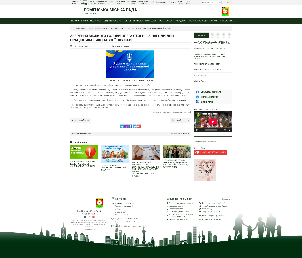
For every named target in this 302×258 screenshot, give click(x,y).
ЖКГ (152, 2)
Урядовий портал (176, 209)
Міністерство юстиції (177, 206)
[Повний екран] (229, 130)
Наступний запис (179, 120)
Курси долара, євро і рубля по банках (205, 141)
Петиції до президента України (213, 203)
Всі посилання (227, 199)
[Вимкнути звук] (225, 130)
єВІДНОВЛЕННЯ (200, 75)
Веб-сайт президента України (181, 203)
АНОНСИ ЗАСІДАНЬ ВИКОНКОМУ (207, 64)
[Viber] (126, 128)
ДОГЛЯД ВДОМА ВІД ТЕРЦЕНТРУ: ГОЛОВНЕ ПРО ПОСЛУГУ (113, 167)
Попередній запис (81, 120)
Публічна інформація (198, 21)
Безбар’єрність (227, 21)
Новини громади (86, 28)
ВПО (111, 2)
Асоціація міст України (210, 212)
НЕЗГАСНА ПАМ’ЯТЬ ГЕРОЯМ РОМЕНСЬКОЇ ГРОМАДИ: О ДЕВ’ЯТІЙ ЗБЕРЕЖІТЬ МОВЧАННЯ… (212, 42)
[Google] (139, 128)
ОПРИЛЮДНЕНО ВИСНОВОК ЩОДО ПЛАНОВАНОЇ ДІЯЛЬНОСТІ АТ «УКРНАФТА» (83, 164)
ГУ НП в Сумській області (179, 219)
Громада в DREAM (84, 2)
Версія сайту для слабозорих (212, 152)
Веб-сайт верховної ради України (215, 206)
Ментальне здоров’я (131, 2)
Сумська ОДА (207, 209)
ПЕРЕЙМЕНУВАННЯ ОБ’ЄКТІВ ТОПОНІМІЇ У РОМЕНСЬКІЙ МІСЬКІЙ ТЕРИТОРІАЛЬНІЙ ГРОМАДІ (210, 56)
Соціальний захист (120, 2)
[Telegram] (122, 128)
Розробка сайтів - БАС (89, 229)
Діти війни (188, 2)
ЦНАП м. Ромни (200, 81)
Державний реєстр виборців (213, 215)
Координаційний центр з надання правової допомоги (182, 215)
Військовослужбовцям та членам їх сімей (99, 2)
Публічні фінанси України (211, 219)
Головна (75, 21)
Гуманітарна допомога (143, 2)
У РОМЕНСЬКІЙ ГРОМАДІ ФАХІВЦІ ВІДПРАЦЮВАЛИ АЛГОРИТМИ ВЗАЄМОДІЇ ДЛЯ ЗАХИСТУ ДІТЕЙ (176, 163)
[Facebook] (130, 128)
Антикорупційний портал (179, 212)
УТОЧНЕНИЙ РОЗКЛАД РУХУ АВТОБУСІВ (210, 49)
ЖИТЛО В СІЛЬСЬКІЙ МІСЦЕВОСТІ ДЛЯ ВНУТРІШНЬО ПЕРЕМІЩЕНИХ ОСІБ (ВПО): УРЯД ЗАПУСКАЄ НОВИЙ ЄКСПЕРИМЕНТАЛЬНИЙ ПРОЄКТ (145, 169)
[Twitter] (135, 128)
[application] (213, 121)
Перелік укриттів (74, 2)
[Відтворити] (197, 130)
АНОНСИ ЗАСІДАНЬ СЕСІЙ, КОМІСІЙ (207, 70)
